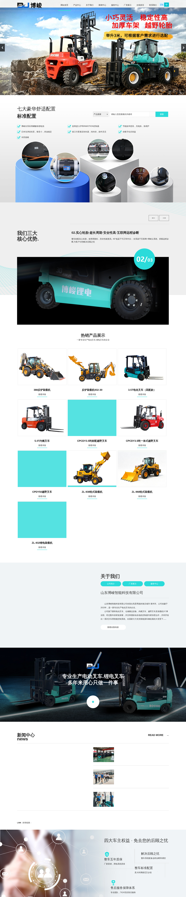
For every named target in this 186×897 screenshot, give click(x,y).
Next (183, 47)
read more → (158, 735)
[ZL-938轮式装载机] (92, 486)
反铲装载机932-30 (92, 391)
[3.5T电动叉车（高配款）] (142, 384)
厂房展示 (132, 584)
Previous (2, 47)
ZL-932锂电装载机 (42, 544)
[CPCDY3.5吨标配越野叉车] (92, 435)
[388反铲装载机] (42, 384)
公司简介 (111, 584)
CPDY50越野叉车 (42, 493)
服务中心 (154, 584)
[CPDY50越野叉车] (42, 486)
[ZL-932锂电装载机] (42, 537)
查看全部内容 (111, 627)
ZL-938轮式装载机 (92, 493)
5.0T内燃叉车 (42, 442)
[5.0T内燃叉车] (42, 435)
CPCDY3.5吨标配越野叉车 (92, 442)
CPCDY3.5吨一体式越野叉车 (142, 442)
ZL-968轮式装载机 (142, 493)
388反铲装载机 (42, 391)
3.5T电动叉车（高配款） (142, 391)
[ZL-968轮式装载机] (142, 486)
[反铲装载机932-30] (92, 384)
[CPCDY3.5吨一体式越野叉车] (142, 435)
